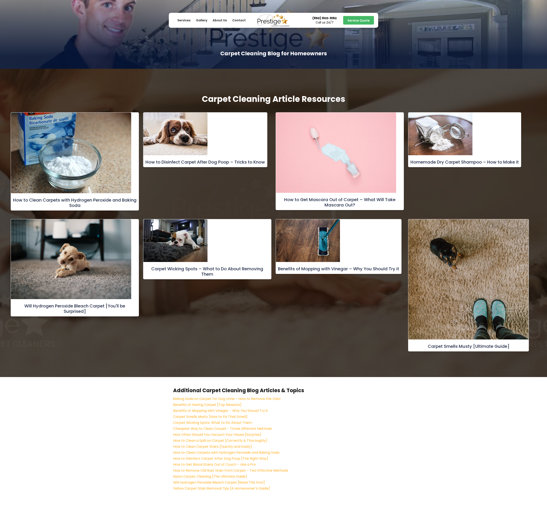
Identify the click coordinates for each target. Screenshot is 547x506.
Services (184, 20)
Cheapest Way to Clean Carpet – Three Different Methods (222, 428)
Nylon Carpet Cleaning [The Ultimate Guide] (210, 476)
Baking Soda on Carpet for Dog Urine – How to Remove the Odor (227, 398)
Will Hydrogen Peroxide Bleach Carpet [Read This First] (219, 482)
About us (220, 20)
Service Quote (358, 20)
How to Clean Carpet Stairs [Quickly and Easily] (212, 446)
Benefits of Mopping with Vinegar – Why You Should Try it (220, 410)
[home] (273, 20)
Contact (239, 20)
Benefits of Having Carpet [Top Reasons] (207, 404)
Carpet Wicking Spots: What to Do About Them (212, 422)
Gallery (201, 20)
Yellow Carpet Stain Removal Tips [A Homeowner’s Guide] (221, 488)
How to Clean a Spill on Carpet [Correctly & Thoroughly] (220, 440)
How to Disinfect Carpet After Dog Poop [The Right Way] (220, 458)
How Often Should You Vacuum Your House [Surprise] (217, 434)
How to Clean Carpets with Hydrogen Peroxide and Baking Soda (226, 452)
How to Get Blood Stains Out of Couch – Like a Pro (214, 464)
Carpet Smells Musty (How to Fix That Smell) (210, 416)
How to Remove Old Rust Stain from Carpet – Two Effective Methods (230, 470)
